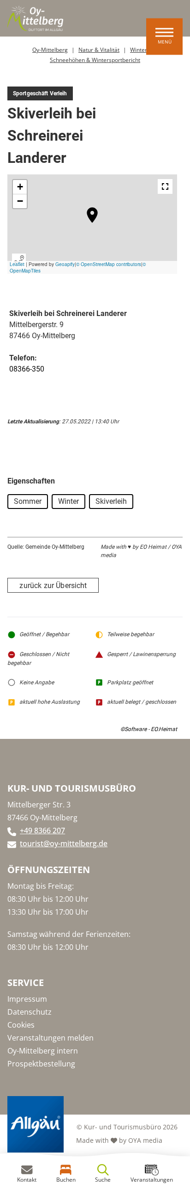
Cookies (21, 1025)
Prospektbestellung (41, 1064)
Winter (138, 50)
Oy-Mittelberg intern (42, 1051)
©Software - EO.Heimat (148, 729)
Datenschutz (29, 1012)
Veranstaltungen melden (50, 1038)
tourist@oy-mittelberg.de (63, 843)
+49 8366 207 (42, 830)
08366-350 (26, 369)
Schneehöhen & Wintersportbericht (95, 60)
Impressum (27, 999)
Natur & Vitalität (98, 50)
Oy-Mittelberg (50, 50)
